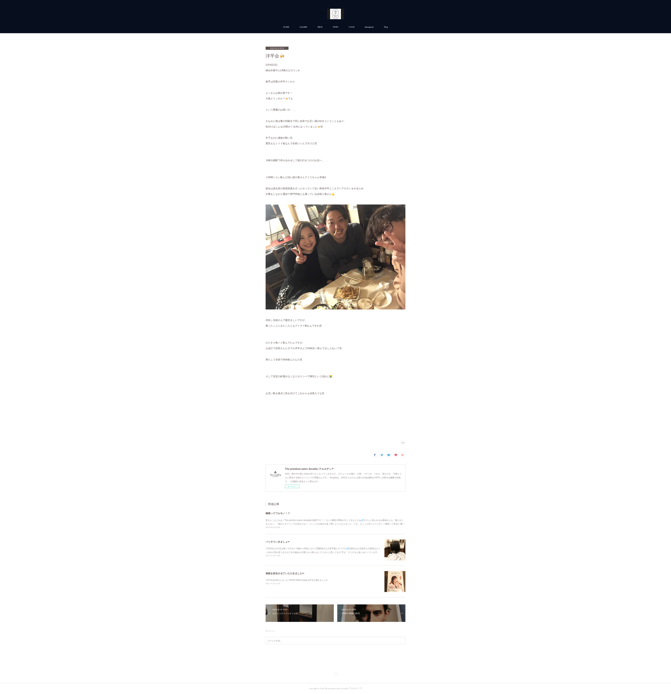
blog (386, 27)
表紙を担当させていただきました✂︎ (285, 573)
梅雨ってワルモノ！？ (278, 513)
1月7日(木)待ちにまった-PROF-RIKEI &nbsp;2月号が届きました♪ (296, 579)
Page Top (335, 674)
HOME (286, 27)
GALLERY (303, 27)
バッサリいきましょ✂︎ (278, 541)
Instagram (369, 27)
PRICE (320, 27)
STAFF (335, 27)
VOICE (351, 27)
